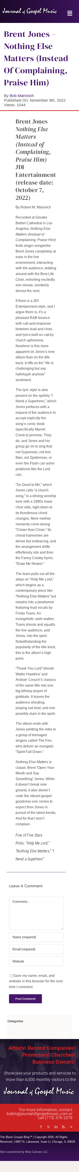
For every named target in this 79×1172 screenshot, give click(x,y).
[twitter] (48, 1126)
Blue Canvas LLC (36, 1151)
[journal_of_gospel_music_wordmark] (30, 9)
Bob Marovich (22, 96)
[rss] (63, 1126)
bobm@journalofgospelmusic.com (37, 1113)
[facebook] (41, 1126)
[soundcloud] (70, 1126)
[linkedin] (55, 1126)
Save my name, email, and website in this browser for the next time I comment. (36, 981)
